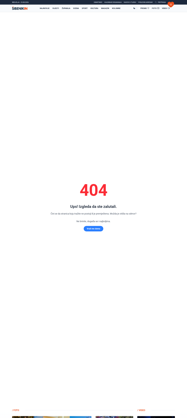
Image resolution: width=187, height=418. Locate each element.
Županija (66, 8)
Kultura (94, 8)
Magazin (105, 8)
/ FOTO (15, 410)
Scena (76, 8)
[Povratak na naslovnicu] (19, 8)
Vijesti (55, 8)
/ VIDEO (141, 410)
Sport (85, 8)
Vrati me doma (93, 228)
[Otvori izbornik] (171, 5)
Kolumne (116, 8)
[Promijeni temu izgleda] (135, 8)
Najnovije (44, 8)
